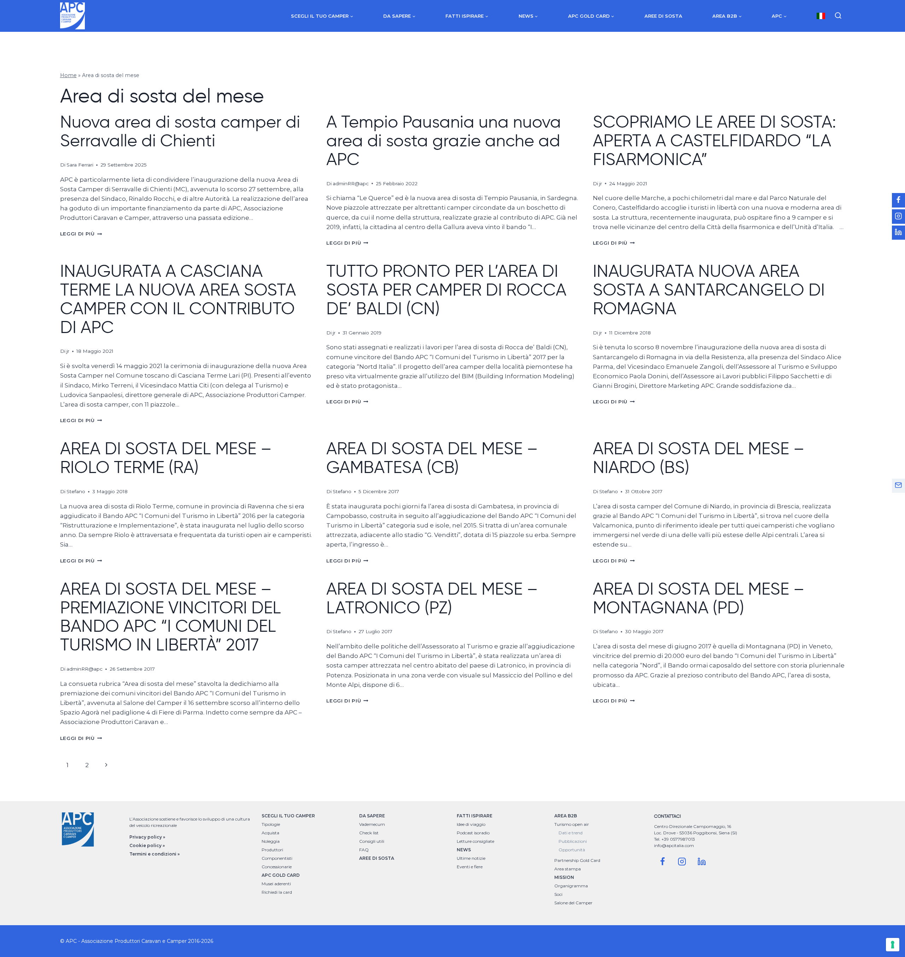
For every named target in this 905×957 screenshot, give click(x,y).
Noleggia (271, 841)
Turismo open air (571, 824)
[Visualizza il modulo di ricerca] (838, 16)
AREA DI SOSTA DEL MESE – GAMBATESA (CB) (432, 457)
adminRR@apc (351, 183)
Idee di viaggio (471, 824)
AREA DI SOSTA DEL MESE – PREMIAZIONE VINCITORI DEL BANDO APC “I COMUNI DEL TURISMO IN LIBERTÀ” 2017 (170, 616)
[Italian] (821, 16)
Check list (369, 832)
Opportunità (572, 849)
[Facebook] (662, 861)
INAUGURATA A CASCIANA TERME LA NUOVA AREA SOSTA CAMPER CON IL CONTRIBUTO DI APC (178, 299)
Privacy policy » (147, 837)
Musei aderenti (276, 883)
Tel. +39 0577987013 (674, 839)
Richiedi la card (277, 892)
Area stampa (567, 868)
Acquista (270, 832)
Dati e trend (571, 832)
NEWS (464, 849)
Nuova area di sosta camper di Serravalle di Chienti (180, 131)
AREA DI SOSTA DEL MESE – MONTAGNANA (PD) (699, 598)
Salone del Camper (573, 902)
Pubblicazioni (573, 841)
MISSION (564, 877)
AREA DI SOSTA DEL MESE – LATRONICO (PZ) (432, 598)
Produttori (272, 849)
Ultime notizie (471, 858)
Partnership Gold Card (577, 860)
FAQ (364, 849)
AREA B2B (565, 815)
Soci (558, 894)
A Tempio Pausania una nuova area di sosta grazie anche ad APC (443, 140)
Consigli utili (371, 841)
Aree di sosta (663, 16)
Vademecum (372, 824)
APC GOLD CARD (281, 875)
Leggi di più (81, 234)
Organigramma (571, 885)
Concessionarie (277, 866)
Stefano (75, 491)
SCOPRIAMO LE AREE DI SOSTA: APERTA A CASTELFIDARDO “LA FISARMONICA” (714, 140)
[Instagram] (681, 861)
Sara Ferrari (79, 165)
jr (600, 183)
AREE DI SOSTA (376, 858)
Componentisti (277, 858)
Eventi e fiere (470, 866)
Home (68, 75)
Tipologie (271, 824)
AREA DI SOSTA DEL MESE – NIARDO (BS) (699, 457)
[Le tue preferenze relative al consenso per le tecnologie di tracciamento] (892, 944)
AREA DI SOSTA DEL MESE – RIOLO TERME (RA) (166, 457)
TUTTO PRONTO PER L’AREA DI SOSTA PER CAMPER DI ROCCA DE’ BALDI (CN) (446, 290)
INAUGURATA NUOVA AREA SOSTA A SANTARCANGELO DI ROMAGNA (709, 290)
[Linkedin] (701, 861)
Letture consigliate (475, 841)
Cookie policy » (147, 845)
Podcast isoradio (473, 832)
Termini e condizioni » (154, 854)
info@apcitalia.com (674, 845)
